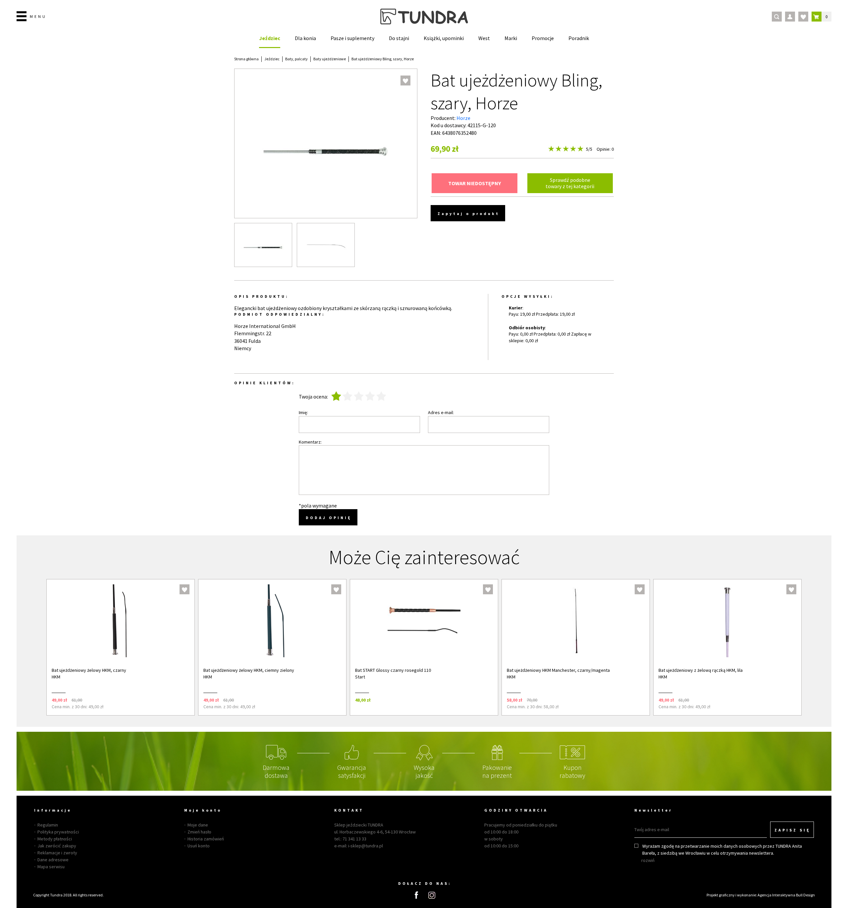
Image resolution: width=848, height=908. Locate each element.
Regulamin (47, 825)
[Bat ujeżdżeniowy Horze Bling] (263, 245)
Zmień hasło (199, 832)
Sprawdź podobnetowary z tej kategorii (570, 183)
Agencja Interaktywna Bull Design (786, 894)
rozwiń (648, 860)
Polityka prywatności (58, 832)
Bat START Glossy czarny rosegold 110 (393, 670)
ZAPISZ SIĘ (792, 830)
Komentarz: (310, 442)
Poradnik (578, 38)
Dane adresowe (53, 860)
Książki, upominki (444, 38)
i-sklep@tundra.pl (365, 846)
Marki (510, 38)
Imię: (303, 412)
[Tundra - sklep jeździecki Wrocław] (424, 17)
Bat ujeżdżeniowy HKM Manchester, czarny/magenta (558, 670)
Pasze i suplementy (352, 38)
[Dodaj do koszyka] (180, 700)
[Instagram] (431, 895)
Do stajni (399, 38)
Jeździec (269, 38)
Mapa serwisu (51, 867)
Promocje (543, 38)
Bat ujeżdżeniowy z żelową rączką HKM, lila (701, 670)
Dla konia (305, 38)
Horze (463, 118)
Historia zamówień (205, 839)
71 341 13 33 (354, 839)
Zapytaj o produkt (469, 213)
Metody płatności (54, 839)
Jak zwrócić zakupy (56, 846)
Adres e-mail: (441, 412)
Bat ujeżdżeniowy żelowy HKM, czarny (89, 670)
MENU (38, 16)
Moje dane (197, 825)
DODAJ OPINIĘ (329, 517)
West (484, 38)
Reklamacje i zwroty (57, 853)
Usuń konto (198, 846)
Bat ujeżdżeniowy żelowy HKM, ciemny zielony (248, 670)
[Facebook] (416, 895)
